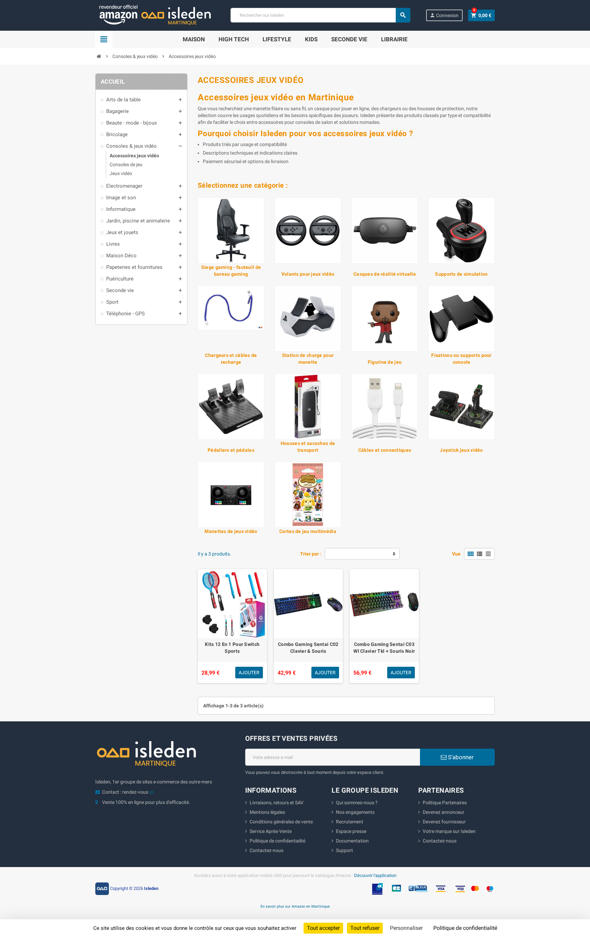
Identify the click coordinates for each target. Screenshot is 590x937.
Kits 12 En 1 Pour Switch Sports (232, 648)
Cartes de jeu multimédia (307, 531)
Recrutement (349, 821)
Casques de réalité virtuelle (384, 274)
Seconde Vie (349, 39)
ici (151, 792)
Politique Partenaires (445, 802)
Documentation (352, 841)
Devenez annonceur (443, 812)
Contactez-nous (266, 850)
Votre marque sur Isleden (449, 831)
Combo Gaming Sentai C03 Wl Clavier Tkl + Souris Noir (384, 648)
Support (344, 850)
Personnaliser (406, 928)
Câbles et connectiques (384, 450)
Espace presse (351, 831)
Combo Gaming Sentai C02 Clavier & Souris (308, 648)
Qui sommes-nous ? (357, 802)
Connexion (444, 15)
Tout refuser (364, 928)
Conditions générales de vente (281, 821)
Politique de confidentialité (277, 841)
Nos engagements (355, 812)
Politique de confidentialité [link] (465, 928)
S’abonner (460, 757)
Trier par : (310, 554)
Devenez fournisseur (444, 821)
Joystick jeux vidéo (461, 450)
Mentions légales (267, 812)
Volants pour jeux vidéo (307, 274)
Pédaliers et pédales (231, 450)
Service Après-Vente (271, 831)
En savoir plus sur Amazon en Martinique (295, 906)
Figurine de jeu (385, 362)
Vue (456, 554)
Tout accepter (323, 928)
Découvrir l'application (375, 875)
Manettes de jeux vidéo (231, 531)
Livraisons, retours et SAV (277, 802)
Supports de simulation (461, 274)
